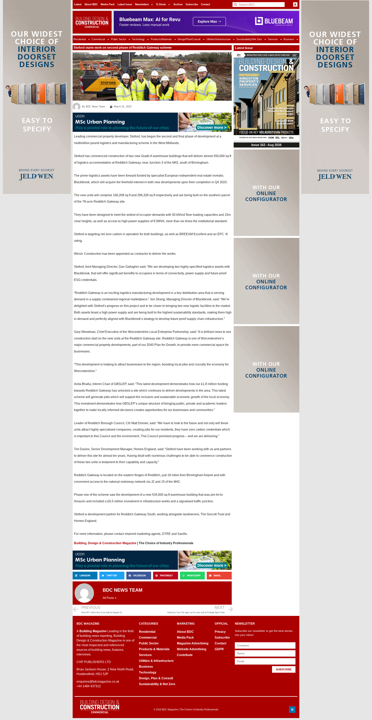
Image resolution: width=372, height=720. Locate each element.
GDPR (219, 649)
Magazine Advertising (192, 643)
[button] (85, 575)
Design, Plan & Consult (156, 678)
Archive (178, 4)
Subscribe (192, 4)
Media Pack (108, 4)
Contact (205, 4)
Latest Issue (125, 4)
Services (273, 39)
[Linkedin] (295, 4)
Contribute (185, 655)
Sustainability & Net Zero (157, 684)
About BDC (91, 4)
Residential (79, 39)
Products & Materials (154, 649)
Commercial (98, 39)
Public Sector (118, 39)
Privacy (220, 631)
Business (289, 39)
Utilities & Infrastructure (156, 660)
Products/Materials (161, 39)
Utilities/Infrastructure (219, 39)
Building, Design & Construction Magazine (105, 543)
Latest (77, 4)
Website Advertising (191, 649)
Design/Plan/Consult (189, 39)
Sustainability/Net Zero (249, 39)
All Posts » (109, 597)
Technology (138, 39)
